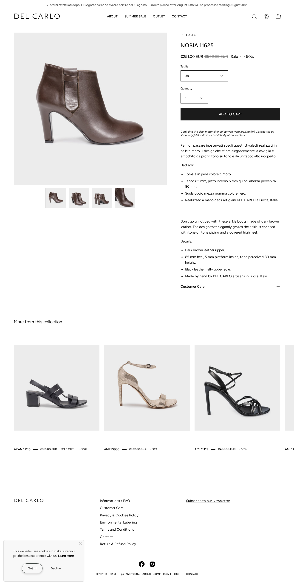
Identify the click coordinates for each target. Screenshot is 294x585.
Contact (106, 537)
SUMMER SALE (162, 574)
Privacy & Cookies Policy (119, 515)
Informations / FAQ (115, 501)
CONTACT (192, 574)
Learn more (66, 556)
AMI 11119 (201, 449)
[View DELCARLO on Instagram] (152, 564)
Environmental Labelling (118, 522)
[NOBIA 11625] (55, 198)
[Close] (80, 543)
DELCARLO (188, 35)
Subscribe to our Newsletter (208, 501)
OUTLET (179, 574)
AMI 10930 (111, 449)
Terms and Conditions (117, 529)
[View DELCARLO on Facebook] (141, 564)
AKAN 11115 (22, 449)
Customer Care (192, 286)
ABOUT (146, 574)
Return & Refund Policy (118, 544)
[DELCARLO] (37, 16)
